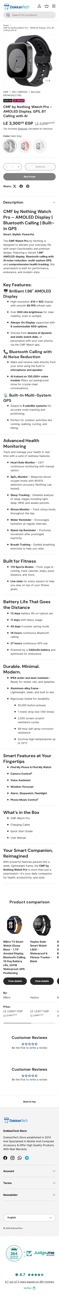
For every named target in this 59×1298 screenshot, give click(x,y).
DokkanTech (16, 1228)
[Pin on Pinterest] (27, 186)
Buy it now (29, 176)
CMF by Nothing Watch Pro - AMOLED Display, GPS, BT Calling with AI (28, 29)
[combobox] (29, 15)
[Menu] (53, 6)
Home (6, 25)
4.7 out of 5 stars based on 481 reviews (29, 1281)
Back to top (29, 1101)
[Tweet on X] (14, 186)
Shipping (22, 128)
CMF (5, 91)
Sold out (40, 166)
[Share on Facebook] (21, 186)
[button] (46, 6)
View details (15, 981)
